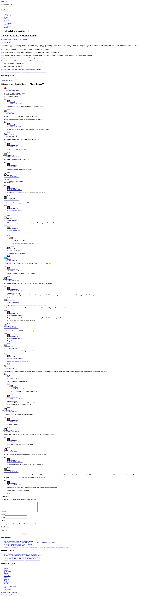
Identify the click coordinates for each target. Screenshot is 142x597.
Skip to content (4, 1)
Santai (5, 21)
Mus (5, 558)
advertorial (6, 567)
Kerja (5, 580)
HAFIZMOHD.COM (6, 4)
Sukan (5, 18)
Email (3, 517)
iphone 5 (6, 577)
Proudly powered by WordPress (9, 592)
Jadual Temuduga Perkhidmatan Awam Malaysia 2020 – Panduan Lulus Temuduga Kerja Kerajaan (29, 542)
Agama (6, 27)
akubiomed (10, 326)
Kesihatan (6, 17)
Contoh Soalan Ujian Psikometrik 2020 (14, 545)
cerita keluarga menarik (28, 72)
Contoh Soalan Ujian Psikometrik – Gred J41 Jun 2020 (18, 544)
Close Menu (4, 10)
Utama (5, 13)
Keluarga (6, 20)
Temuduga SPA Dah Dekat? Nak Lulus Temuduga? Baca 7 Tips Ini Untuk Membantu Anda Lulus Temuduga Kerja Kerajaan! (37, 547)
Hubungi (6, 14)
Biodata (9, 16)
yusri (8, 346)
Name (3, 514)
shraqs (9, 259)
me (5, 554)
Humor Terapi (7, 576)
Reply (5, 99)
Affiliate (6, 568)
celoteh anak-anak (10, 72)
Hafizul (9, 279)
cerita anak (18, 72)
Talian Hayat (7, 589)
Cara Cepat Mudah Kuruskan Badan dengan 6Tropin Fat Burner (24, 555)
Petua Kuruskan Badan (10, 586)
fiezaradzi (13, 228)
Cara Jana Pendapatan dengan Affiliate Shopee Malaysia (18, 541)
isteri (31, 69)
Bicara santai (7, 571)
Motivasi (9, 23)
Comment (3, 511)
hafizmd (12, 102)
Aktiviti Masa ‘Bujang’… (7, 80)
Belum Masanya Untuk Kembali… (10, 79)
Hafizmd (24, 39)
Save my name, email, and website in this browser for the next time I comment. (23, 524)
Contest (9, 26)
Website (3, 520)
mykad (5, 585)
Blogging (6, 24)
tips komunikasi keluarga (40, 72)
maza (8, 112)
